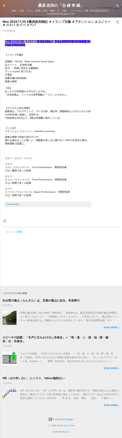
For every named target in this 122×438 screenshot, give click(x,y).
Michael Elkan (69, 426)
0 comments (12, 204)
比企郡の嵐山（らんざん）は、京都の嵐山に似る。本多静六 (41, 300)
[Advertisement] (61, 259)
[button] (117, 22)
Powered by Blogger (63, 419)
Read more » (111, 327)
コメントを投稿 (14, 231)
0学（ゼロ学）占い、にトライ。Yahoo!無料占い (34, 378)
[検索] (117, 6)
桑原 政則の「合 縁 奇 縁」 (61, 5)
